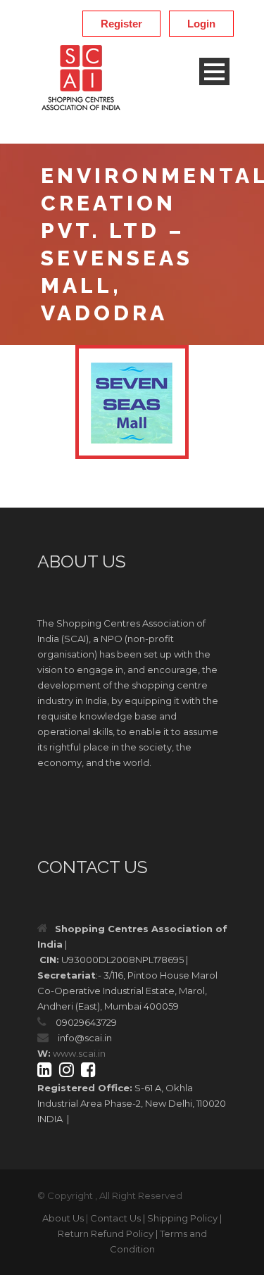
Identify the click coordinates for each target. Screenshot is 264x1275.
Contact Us (115, 1218)
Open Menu (214, 71)
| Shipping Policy (180, 1218)
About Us (63, 1218)
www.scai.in (79, 1053)
